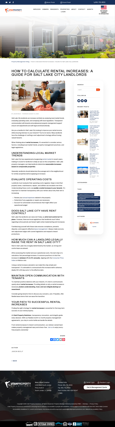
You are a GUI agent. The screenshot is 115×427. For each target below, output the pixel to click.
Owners (45, 9)
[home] (13, 10)
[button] (6, 2)
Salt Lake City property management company (88, 209)
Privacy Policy (94, 404)
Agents (90, 9)
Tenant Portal (66, 2)
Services (36, 9)
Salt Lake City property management (88, 201)
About (73, 9)
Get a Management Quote (97, 387)
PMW (79, 404)
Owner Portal (50, 2)
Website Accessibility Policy (94, 409)
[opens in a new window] (70, 424)
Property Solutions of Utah (85, 194)
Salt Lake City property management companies (88, 205)
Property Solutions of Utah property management (88, 198)
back (15, 361)
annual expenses (29, 197)
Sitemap (85, 404)
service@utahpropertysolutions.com (74, 409)
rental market (47, 159)
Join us (50, 327)
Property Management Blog (20, 61)
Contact (81, 9)
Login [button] (63, 11)
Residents (54, 9)
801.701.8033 (100, 2)
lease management (41, 229)
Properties (65, 9)
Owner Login (90, 382)
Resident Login (104, 382)
